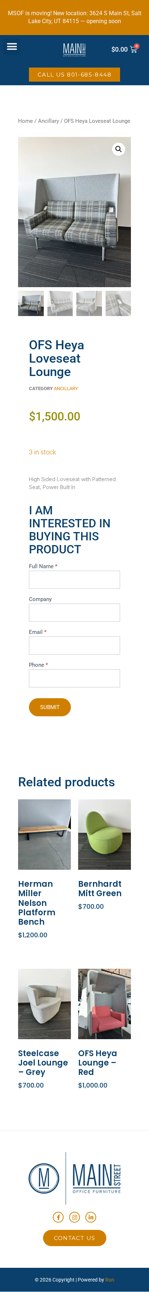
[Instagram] (74, 1217)
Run (109, 1280)
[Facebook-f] (58, 1217)
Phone (38, 665)
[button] (12, 47)
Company (40, 599)
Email (38, 632)
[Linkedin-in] (90, 1217)
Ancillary (48, 121)
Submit (50, 707)
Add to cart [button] (43, 948)
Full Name (43, 566)
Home (25, 121)
